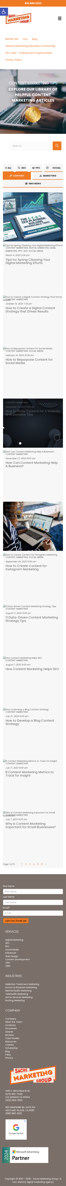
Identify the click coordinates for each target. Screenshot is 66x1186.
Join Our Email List (16, 920)
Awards (9, 1031)
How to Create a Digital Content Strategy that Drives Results (30, 309)
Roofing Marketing (15, 1000)
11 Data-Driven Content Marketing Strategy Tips (32, 619)
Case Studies (12, 1038)
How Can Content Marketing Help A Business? (32, 464)
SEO (25, 250)
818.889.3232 (33, 3)
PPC (20, 250)
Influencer (10, 952)
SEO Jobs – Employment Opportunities (28, 53)
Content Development (17, 959)
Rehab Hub (11, 39)
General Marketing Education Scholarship (30, 46)
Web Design (11, 956)
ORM (7, 966)
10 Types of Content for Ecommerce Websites (23, 516)
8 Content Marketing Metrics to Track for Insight (30, 773)
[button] (57, 145)
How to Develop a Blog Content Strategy (30, 722)
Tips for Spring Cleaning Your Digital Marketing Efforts (28, 261)
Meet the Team (13, 1021)
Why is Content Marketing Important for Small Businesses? (31, 825)
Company (10, 1018)
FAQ (25, 39)
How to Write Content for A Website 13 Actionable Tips (33, 413)
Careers (9, 1044)
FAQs (8, 1054)
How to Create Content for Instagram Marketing (26, 567)
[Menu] (60, 18)
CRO (7, 962)
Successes (11, 1028)
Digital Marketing (39, 247)
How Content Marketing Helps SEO (32, 669)
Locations (10, 1025)
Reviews (9, 1035)
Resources (10, 1041)
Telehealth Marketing (16, 994)
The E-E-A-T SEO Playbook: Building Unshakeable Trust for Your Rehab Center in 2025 (33, 208)
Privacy (9, 1057)
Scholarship (11, 1048)
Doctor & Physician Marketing (21, 987)
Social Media (36, 250)
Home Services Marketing (19, 997)
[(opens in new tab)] (33, 114)
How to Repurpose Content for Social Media (29, 361)
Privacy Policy (13, 60)
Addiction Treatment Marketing (22, 984)
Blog (34, 39)
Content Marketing (17, 196)
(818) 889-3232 (13, 1113)
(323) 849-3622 (13, 1100)
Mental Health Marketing (18, 990)
